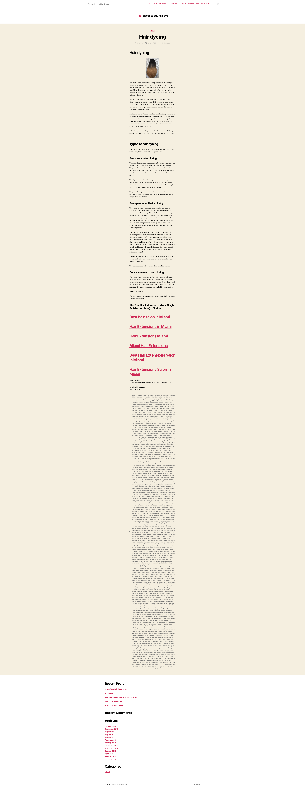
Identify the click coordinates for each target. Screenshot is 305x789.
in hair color (142, 582)
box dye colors (168, 441)
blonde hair (144, 437)
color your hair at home (160, 454)
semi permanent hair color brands (147, 631)
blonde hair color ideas (154, 437)
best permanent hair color (139, 424)
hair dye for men (144, 548)
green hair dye (136, 509)
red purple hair (143, 628)
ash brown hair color (157, 401)
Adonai (141, 43)
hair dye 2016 (164, 540)
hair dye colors (145, 542)
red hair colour (170, 626)
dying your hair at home (144, 486)
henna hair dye (156, 563)
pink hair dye (135, 614)
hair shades (163, 557)
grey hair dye (145, 509)
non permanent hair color (152, 605)
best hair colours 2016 (149, 418)
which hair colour (163, 664)
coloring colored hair (142, 456)
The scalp (109, 693)
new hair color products (166, 599)
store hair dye (164, 635)
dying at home (144, 483)
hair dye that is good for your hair (154, 555)
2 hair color (142, 395)
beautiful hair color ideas (162, 404)
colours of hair (170, 460)
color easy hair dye (159, 452)
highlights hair (145, 565)
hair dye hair (135, 549)
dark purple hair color (162, 469)
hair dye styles (139, 555)
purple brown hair (153, 622)
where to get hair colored (160, 660)
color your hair (149, 454)
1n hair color (135, 395)
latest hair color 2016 (143, 584)
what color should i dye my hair (150, 647)
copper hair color (152, 464)
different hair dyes (167, 477)
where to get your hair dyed (166, 662)
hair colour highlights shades (145, 538)
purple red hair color (157, 624)
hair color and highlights (151, 511)
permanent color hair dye (164, 609)
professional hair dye (165, 620)
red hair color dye (160, 626)
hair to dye (159, 559)
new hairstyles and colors (145, 603)
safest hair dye (161, 628)
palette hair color (168, 607)
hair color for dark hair (166, 515)
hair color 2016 (139, 511)
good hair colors (157, 504)
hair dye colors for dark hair (142, 546)
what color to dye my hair (139, 649)
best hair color (152, 412)
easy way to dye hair (161, 496)
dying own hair (165, 485)
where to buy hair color (166, 656)
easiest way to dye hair (164, 490)
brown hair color (161, 444)
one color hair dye (137, 607)
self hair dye (161, 630)
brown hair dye (144, 446)
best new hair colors (168, 422)
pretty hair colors (146, 618)
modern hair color (162, 591)
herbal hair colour (166, 563)
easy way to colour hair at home (145, 496)
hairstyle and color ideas (156, 561)
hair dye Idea (151, 549)
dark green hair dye (149, 467)
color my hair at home (138, 454)
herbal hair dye (136, 565)
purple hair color (164, 622)
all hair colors (171, 395)
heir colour (139, 563)
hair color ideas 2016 (142, 523)
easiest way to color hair (153, 488)
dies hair (170, 471)
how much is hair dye (159, 567)
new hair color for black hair (147, 597)
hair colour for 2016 (159, 536)
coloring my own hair (155, 456)
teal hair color (142, 637)
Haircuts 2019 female (113, 701)
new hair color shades (138, 601)
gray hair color (140, 507)
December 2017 (111, 759)
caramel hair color (153, 448)
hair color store (136, 530)
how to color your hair (164, 570)
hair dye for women (155, 548)
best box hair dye (143, 410)
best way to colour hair (168, 429)
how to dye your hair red (162, 576)
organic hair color (148, 607)
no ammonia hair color (138, 605)
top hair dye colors (165, 641)
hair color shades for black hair (145, 528)
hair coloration (168, 534)
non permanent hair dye (167, 605)
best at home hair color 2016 (157, 406)
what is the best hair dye (145, 651)
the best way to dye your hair (145, 639)
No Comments (166, 43)
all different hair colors (159, 395)
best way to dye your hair (144, 433)
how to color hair (161, 569)
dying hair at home (165, 483)
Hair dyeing (152, 37)
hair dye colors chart (157, 542)
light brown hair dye (163, 586)
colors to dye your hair (138, 460)
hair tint (134, 559)
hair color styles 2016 (157, 530)
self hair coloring (153, 630)
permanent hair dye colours (152, 612)
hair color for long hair (146, 517)
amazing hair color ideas (146, 399)
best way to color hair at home (156, 427)
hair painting (138, 557)
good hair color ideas (145, 504)
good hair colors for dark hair (146, 506)
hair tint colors (141, 559)
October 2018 (110, 751)
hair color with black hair (156, 534)
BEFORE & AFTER (193, 4)
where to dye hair (164, 658)
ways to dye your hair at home (161, 645)
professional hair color (158, 618)
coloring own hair (166, 456)
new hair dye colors (158, 601)
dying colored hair (154, 483)
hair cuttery (156, 540)
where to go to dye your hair (140, 664)
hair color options (161, 525)
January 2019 (110, 743)
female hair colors (155, 500)
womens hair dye (152, 668)
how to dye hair (136, 574)
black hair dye (136, 437)
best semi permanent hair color (141, 425)
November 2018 (111, 748)
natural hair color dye (143, 593)
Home (150, 4)
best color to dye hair (166, 410)
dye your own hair (168, 481)
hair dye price (155, 551)
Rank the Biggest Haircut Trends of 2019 (121, 697)
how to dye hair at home (148, 574)
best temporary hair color (157, 425)
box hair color (136, 443)
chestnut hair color (164, 448)
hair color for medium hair (160, 517)
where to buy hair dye (138, 658)
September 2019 (111, 729)
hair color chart (141, 513)
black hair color (167, 435)
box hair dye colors (153, 443)
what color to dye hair (165, 647)
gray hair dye (148, 507)
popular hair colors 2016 (160, 614)
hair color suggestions (143, 532)
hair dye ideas (160, 549)
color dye (143, 452)
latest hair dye (140, 586)
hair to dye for (167, 559)
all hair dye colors (137, 397)
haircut (134, 561)
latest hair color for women (158, 584)
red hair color (139, 626)
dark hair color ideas (162, 467)
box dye (161, 441)
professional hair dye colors (140, 622)
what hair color (151, 649)
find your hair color (140, 502)
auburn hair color (159, 403)
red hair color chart (149, 626)
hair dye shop (165, 553)
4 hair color (149, 395)
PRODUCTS (173, 4)
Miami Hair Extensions (148, 345)
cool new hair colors (140, 464)
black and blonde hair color (155, 435)
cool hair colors (148, 462)
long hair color (150, 588)
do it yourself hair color (164, 479)
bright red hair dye (140, 444)
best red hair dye (169, 424)
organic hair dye (158, 607)
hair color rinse (153, 527)
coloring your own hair (138, 458)
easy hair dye (156, 494)
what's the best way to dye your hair (163, 651)
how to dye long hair (162, 574)
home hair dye (160, 565)
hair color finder (140, 515)
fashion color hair (144, 500)
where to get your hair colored (149, 662)
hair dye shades (156, 553)
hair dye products (165, 551)
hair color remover (143, 527)
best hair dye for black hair (143, 420)
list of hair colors (141, 588)
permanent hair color (147, 610)
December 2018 (111, 746)
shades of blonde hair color (149, 633)
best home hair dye (142, 422)
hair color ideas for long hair (156, 523)
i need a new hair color (162, 580)
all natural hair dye (159, 397)
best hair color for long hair (164, 414)
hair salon (156, 557)
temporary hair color (161, 637)
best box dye (150, 408)
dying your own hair (140, 488)
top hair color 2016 (153, 641)
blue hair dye (139, 441)
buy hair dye (143, 448)
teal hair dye (150, 637)
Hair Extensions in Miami (150, 326)
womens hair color (141, 668)
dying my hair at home (143, 485)
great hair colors (158, 507)
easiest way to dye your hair (159, 492)
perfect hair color (137, 609)
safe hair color (152, 628)
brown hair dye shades (155, 446)
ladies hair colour (166, 582)
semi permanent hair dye (165, 631)
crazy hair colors (162, 464)
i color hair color (141, 580)
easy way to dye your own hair (151, 498)
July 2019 (109, 735)
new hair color (165, 595)
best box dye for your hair (161, 408)
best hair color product (147, 416)
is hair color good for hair (153, 582)
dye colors (138, 481)
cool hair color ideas (137, 462)
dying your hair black (158, 486)
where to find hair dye (146, 660)
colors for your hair (169, 458)
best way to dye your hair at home (162, 433)
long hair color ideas (161, 588)
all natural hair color (148, 397)
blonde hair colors (166, 437)
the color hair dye (160, 639)
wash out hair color (168, 643)
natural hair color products (157, 593)
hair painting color (148, 557)
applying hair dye (145, 401)
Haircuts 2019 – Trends (114, 706)
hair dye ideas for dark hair (143, 551)
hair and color (153, 509)
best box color (141, 408)
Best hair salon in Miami (149, 317)
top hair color (143, 641)
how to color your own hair (155, 572)
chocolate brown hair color (139, 450)
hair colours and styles (145, 540)
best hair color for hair (149, 414)
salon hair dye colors (141, 630)
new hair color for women (162, 597)
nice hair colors (157, 603)
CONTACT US (205, 4)
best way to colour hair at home (141, 431)
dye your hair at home (156, 481)
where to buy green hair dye (151, 656)
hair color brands (164, 511)
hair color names (151, 525)
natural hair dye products (153, 595)
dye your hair (145, 481)
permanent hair (136, 610)
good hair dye (159, 506)
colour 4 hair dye (150, 460)
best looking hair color (154, 422)
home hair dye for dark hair (144, 567)
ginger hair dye (162, 502)
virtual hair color (157, 643)
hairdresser (139, 561)
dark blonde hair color (155, 465)
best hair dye (160, 418)
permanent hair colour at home (163, 610)
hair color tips (167, 532)
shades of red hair (163, 633)
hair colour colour (148, 536)
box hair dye (143, 443)
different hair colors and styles (157, 475)
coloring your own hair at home (154, 458)
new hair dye (148, 601)
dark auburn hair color (142, 465)
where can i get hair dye (142, 654)
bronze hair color (151, 444)
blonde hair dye (136, 439)
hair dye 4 (172, 540)
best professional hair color (155, 424)
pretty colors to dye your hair (161, 616)
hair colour (140, 536)
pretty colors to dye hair (145, 616)
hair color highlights (162, 521)
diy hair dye (141, 479)
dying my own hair (155, 485)
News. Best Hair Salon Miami (116, 689)
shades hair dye (136, 633)
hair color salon (162, 527)
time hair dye (169, 639)
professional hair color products (149, 620)
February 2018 (110, 757)
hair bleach (169, 509)
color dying (150, 452)
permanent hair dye (137, 612)
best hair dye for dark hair (159, 420)
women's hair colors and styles (152, 666)
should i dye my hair (145, 635)
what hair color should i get (164, 649)
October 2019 (110, 726)
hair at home (161, 509)
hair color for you (154, 519)
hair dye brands (136, 542)
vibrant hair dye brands (145, 643)
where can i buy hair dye (154, 652)
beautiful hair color (148, 404)
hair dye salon (147, 553)
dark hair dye (140, 469)
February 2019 (110, 740)
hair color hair (143, 521)
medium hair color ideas (150, 591)
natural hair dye (140, 595)
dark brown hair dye (137, 467)
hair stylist (170, 557)
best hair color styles (161, 416)
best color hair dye (154, 410)
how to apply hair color (149, 569)
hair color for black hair (152, 515)
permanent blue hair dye (149, 609)
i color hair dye (151, 580)
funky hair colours (152, 502)
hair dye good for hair (167, 548)
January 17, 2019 (152, 43)
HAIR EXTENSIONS (160, 4)
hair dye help (143, 549)
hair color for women (143, 519)
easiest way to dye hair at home (141, 492)
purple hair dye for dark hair (143, 624)
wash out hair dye (137, 645)
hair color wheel (144, 534)
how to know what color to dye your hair (154, 578)
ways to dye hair (147, 645)
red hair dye (135, 628)
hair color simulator (169, 528)
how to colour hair (168, 572)
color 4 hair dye (163, 450)
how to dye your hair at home (145, 576)
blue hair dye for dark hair (150, 441)
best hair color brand (163, 412)
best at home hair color (142, 406)
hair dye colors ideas (157, 546)
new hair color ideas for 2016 (149, 599)
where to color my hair (151, 658)
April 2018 (109, 754)
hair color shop (159, 528)
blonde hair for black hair (162, 439)
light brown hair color (151, 586)
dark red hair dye (146, 471)
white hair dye (139, 666)
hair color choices (152, 513)
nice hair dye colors (168, 603)
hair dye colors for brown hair (146, 544)
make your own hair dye (149, 589)
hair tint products (150, 559)
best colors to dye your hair (139, 412)
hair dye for (167, 546)
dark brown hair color (169, 465)
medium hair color (137, 591)
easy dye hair (148, 494)
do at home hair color (151, 479)
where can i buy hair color (139, 652)
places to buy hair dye (146, 614)
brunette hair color (168, 446)
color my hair (169, 452)
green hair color (167, 507)
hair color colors (162, 513)
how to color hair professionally (149, 570)
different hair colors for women (152, 477)
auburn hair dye (169, 403)
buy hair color (135, 448)
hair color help (151, 521)
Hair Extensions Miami (148, 336)
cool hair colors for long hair (162, 462)
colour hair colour (161, 460)
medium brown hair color (164, 589)
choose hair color (153, 450)
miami (153, 30)
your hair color (161, 668)
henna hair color (147, 563)
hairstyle (146, 561)
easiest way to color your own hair (147, 490)
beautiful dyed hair (137, 404)
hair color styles (145, 530)
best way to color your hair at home (151, 429)
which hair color (153, 664)
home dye (153, 565)
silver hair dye (155, 635)
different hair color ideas (153, 473)
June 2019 (109, 737)
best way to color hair (141, 427)
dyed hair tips (136, 483)
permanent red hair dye (167, 612)
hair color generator (166, 519)
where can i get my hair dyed (157, 654)
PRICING (183, 4)
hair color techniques (157, 532)
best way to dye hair (156, 431)
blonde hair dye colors (147, 439)
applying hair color (159, 399)
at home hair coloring (147, 403)
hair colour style (159, 538)
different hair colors (141, 475)
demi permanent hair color (159, 471)
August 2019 (110, 732)
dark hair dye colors (150, 469)
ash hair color (167, 401)
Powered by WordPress (119, 784)
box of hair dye (164, 443)
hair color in (142, 525)
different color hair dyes (139, 473)
